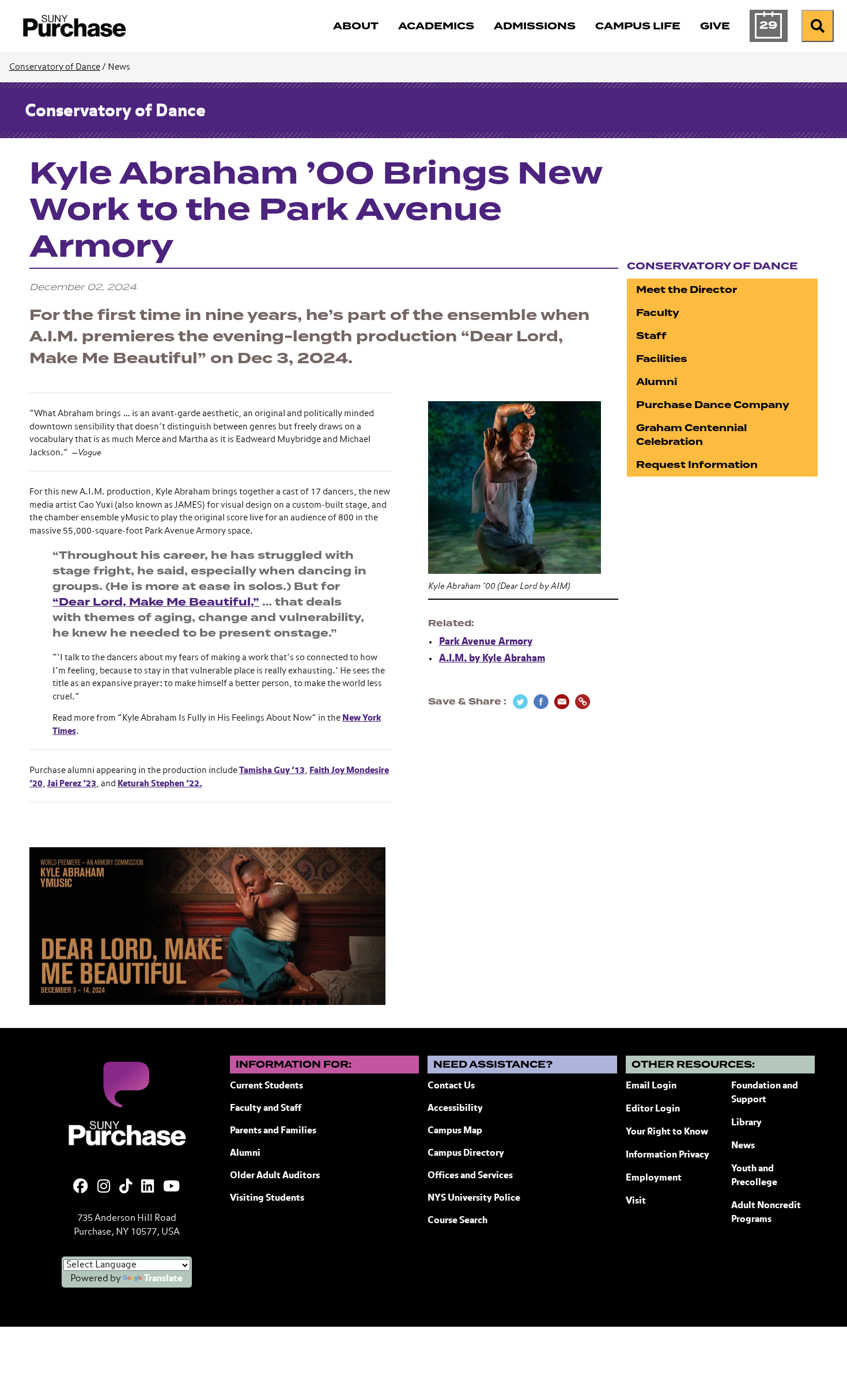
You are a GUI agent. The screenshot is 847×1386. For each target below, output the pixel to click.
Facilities (661, 359)
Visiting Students (267, 1198)
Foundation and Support (764, 1093)
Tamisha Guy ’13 (272, 770)
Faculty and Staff (265, 1108)
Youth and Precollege (754, 1175)
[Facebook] (80, 1187)
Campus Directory (466, 1153)
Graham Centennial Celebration (691, 435)
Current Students (266, 1086)
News (743, 1146)
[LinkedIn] (147, 1187)
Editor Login (653, 1109)
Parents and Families (273, 1131)
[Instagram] (104, 1187)
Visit (636, 1201)
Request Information (697, 465)
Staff (651, 336)
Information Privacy (667, 1155)
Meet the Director (686, 290)
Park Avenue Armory (485, 642)
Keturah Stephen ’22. (160, 783)
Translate (163, 1279)
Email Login (651, 1086)
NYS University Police (474, 1198)
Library (746, 1123)
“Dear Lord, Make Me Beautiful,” (155, 602)
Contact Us (451, 1086)
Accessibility (455, 1108)
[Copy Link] (582, 701)
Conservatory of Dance (54, 67)
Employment (654, 1178)
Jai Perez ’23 (71, 783)
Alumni (656, 382)
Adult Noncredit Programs (766, 1212)
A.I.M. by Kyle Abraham (492, 659)
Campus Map (455, 1131)
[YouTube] (171, 1187)
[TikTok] (126, 1187)
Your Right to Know (667, 1132)
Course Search (457, 1220)
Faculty (657, 313)
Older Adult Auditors (275, 1176)
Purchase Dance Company (712, 405)
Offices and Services (470, 1176)
